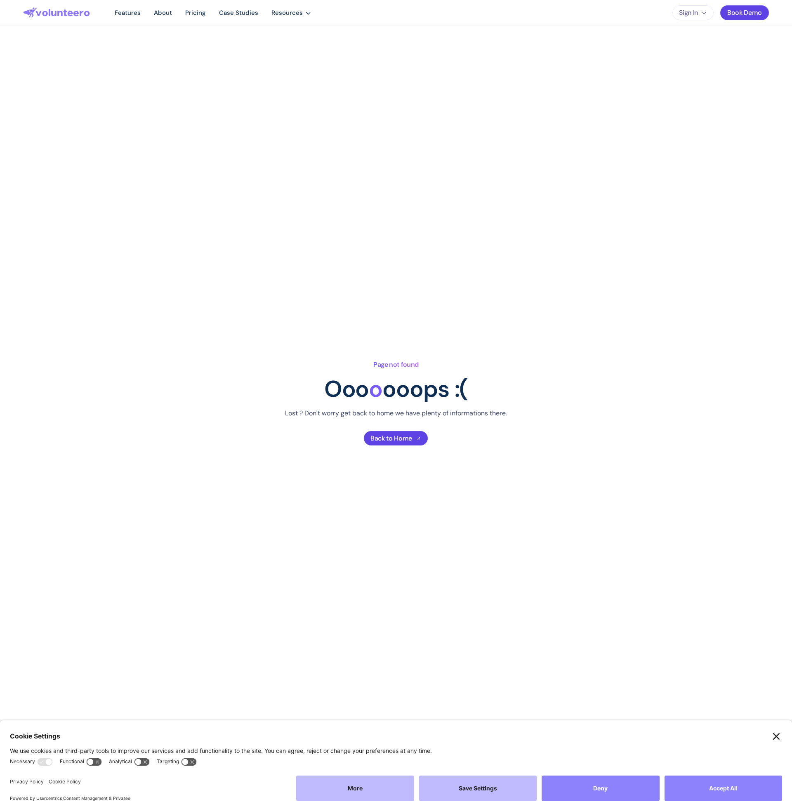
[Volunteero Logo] (56, 13)
